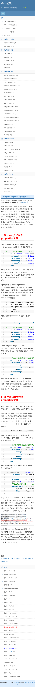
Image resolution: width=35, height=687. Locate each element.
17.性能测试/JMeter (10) (10, 114)
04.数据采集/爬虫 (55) (10, 82)
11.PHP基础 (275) (9, 96)
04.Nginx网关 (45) (9, 153)
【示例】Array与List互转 (11, 623)
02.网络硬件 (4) (8, 57)
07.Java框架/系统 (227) (10, 89)
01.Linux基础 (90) (8, 142)
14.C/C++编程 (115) (9, 103)
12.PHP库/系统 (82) (9, 99)
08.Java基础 (24, 202)
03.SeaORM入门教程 (10, 28)
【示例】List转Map (9, 620)
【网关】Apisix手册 (9, 581)
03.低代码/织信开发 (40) (10, 78)
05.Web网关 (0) (8, 67)
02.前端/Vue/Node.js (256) (11, 75)
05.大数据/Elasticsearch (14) (12, 85)
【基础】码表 (9, 652)
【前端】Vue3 (8, 592)
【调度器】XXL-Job (9, 585)
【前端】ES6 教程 (9, 609)
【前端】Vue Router (9, 595)
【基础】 (9, 655)
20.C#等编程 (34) (8, 124)
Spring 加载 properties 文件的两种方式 (16, 197)
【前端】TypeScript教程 (10, 613)
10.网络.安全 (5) (8, 170)
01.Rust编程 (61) (8, 53)
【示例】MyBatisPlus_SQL (11, 641)
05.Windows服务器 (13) (10, 156)
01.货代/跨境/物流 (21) (10, 43)
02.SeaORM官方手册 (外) (11, 25)
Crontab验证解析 (8, 662)
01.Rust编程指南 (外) (9, 21)
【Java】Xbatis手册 (9, 571)
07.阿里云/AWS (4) (9, 163)
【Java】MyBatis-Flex (10, 574)
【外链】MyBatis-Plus (10, 644)
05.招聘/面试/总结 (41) (10, 184)
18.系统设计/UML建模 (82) (11, 117)
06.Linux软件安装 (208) (10, 160)
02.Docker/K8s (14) (9, 145)
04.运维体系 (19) (8, 64)
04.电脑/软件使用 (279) (10, 181)
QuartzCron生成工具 (9, 666)
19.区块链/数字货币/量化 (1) (11, 121)
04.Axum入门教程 (9, 32)
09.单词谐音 (7, 35)
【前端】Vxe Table (9, 606)
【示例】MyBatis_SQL (10, 630)
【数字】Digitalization (10, 673)
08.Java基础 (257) (9, 92)
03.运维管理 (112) (9, 60)
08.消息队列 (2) (8, 167)
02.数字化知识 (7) (9, 46)
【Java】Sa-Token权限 (10, 578)
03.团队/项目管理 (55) (10, 177)
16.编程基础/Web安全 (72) (11, 110)
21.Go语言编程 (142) (9, 128)
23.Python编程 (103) (9, 131)
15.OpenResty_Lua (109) (11, 106)
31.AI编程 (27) (8, 135)
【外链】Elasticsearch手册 (11, 637)
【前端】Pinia (8, 599)
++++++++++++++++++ (11, 588)
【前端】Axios (8, 602)
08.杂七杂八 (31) (8, 192)
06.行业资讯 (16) (8, 188)
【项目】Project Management (12, 676)
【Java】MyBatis (9, 634)
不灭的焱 (6, 3)
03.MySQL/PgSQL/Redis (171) (12, 149)
